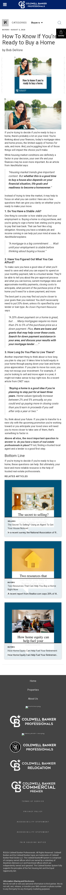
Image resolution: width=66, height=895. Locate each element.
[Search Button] (59, 23)
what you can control (25, 199)
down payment (37, 291)
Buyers (5, 30)
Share (61, 36)
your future (26, 419)
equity (52, 360)
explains (21, 236)
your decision (21, 158)
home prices (15, 142)
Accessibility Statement (33, 822)
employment (11, 219)
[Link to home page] (33, 4)
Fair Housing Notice (33, 842)
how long (52, 356)
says (25, 165)
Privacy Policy (33, 811)
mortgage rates (52, 139)
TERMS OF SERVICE (33, 801)
